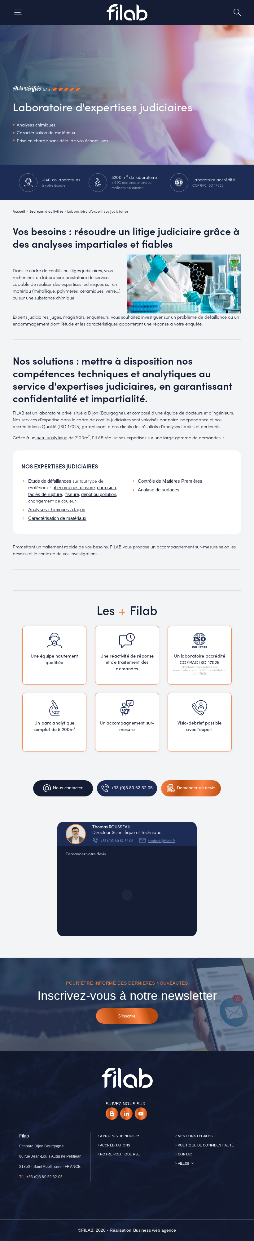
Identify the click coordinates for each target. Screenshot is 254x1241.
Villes (183, 1163)
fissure (72, 494)
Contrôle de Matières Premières (170, 481)
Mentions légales (195, 1136)
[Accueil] (127, 12)
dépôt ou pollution (98, 494)
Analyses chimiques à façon (56, 509)
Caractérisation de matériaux (57, 518)
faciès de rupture (45, 494)
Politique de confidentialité (206, 1145)
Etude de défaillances (49, 481)
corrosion (106, 487)
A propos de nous (117, 1136)
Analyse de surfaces (158, 489)
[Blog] (112, 1113)
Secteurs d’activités (46, 211)
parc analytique (51, 437)
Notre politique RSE (120, 1154)
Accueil (19, 211)
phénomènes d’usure (73, 487)
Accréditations (115, 1145)
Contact (186, 1154)
